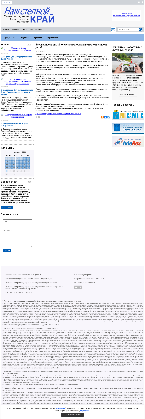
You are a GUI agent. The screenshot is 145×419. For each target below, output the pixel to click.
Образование (52, 38)
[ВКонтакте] (105, 117)
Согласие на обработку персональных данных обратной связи (31, 283)
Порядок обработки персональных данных (23, 275)
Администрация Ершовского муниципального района (58, 114)
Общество (24, 38)
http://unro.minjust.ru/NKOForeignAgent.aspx (27, 368)
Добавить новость (128, 95)
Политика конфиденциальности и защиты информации (28, 279)
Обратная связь (36, 30)
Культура (38, 38)
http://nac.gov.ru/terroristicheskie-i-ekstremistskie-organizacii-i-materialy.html (39, 384)
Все (29, 44)
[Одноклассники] (102, 117)
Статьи (24, 30)
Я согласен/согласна (72, 415)
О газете (6, 30)
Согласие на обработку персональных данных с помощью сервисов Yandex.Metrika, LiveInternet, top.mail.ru (34, 288)
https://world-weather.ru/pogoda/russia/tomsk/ (126, 16)
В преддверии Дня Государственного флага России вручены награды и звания (17, 92)
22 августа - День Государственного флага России (16, 58)
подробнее (60, 408)
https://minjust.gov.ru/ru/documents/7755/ (26, 325)
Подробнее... (7, 207)
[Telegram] (108, 117)
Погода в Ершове (126, 14)
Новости (15, 30)
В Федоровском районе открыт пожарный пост (14, 124)
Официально (9, 38)
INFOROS (96, 279)
